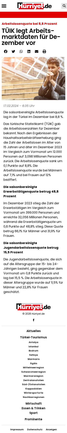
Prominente (33, 419)
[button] (4, 6)
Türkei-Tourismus (33, 337)
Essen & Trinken (33, 408)
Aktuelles (33, 331)
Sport (33, 413)
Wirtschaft (33, 404)
